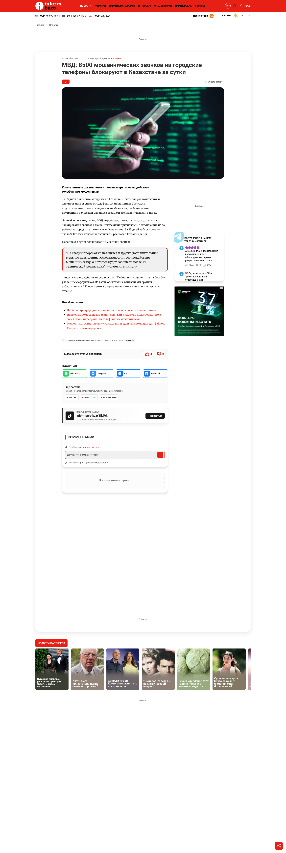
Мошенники (110, 397)
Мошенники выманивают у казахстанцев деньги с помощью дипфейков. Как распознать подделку (116, 326)
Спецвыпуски (163, 5)
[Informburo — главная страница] (49, 6)
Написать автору (214, 82)
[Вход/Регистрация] (240, 6)
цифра (118, 58)
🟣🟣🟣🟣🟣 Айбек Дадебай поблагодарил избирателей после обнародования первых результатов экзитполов (201, 254)
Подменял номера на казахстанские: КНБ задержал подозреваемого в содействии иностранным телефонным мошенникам (114, 317)
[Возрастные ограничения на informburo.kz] (227, 6)
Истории (100, 5)
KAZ (247, 5)
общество (89, 397)
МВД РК (72, 397)
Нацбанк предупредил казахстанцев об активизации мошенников (111, 310)
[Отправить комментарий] (160, 455)
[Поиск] (234, 6)
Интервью (144, 5)
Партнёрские (183, 5)
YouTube (200, 5)
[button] (236, 15)
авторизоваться (91, 446)
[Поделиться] (279, 846)
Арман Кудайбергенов (99, 58)
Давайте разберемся (122, 5)
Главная (39, 25)
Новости (85, 5)
